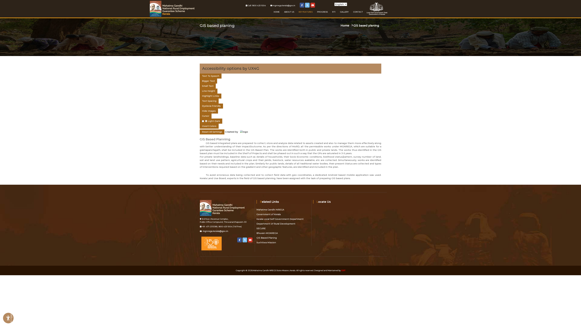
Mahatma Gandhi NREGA (270, 209)
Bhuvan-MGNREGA (267, 233)
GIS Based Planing (266, 237)
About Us (289, 12)
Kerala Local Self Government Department (280, 219)
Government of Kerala (268, 214)
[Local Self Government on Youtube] (312, 5)
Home (277, 12)
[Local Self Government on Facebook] (302, 5)
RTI (333, 12)
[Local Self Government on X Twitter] (307, 5)
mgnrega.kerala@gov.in (284, 5)
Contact (358, 12)
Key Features (306, 12)
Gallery (344, 12)
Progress (322, 12)
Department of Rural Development (275, 223)
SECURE (261, 228)
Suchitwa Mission (266, 242)
